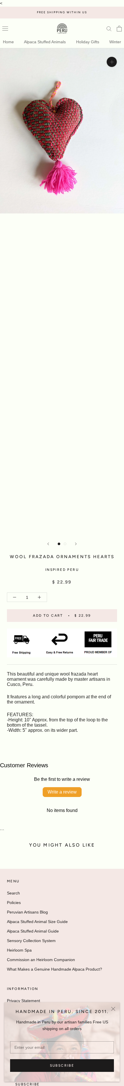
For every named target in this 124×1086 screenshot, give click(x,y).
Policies (14, 902)
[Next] (76, 544)
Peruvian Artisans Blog (27, 912)
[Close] (113, 1009)
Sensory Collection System (31, 940)
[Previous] (48, 544)
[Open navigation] (5, 29)
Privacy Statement (23, 1000)
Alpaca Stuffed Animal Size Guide (37, 921)
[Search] (109, 28)
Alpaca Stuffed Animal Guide (33, 931)
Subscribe (62, 1066)
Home (8, 42)
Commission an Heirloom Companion (41, 959)
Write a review (62, 791)
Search (13, 893)
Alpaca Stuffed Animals (45, 42)
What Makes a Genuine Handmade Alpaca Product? (54, 969)
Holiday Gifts (87, 42)
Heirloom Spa (19, 950)
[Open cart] (119, 28)
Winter (115, 42)
